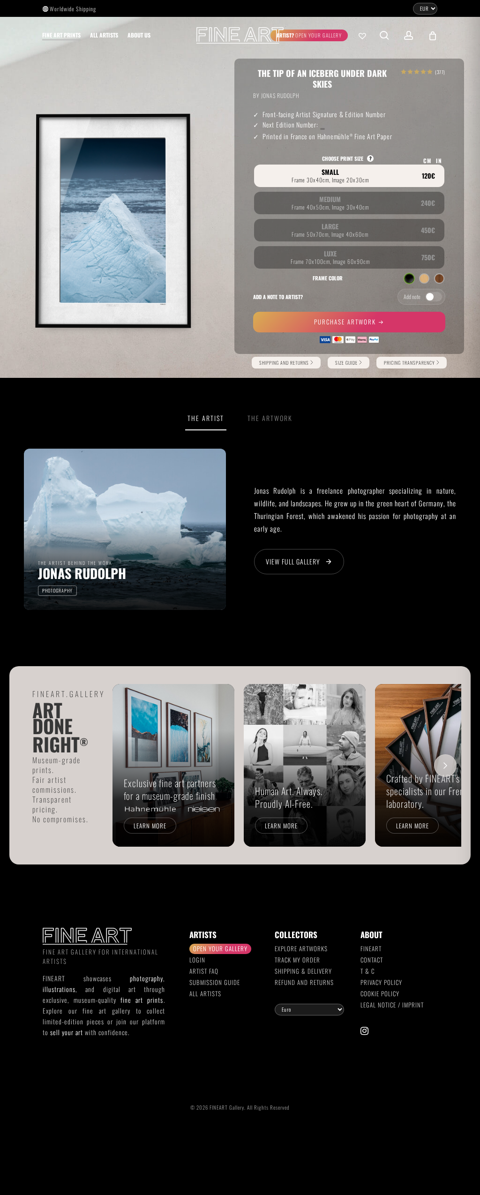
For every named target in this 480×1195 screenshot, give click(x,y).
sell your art (66, 1032)
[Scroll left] (128, 765)
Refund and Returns (304, 982)
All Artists (205, 993)
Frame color (328, 278)
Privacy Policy (381, 982)
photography (146, 978)
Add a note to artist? (278, 297)
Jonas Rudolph (280, 95)
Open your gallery (220, 948)
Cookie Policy (379, 993)
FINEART (371, 948)
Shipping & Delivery (303, 971)
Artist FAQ (203, 971)
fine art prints (141, 1000)
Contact (371, 959)
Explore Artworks (301, 948)
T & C (367, 971)
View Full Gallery (293, 561)
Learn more (150, 825)
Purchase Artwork (346, 321)
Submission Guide (214, 982)
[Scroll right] (445, 765)
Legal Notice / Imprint (392, 1004)
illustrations (59, 989)
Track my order (297, 959)
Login (197, 959)
